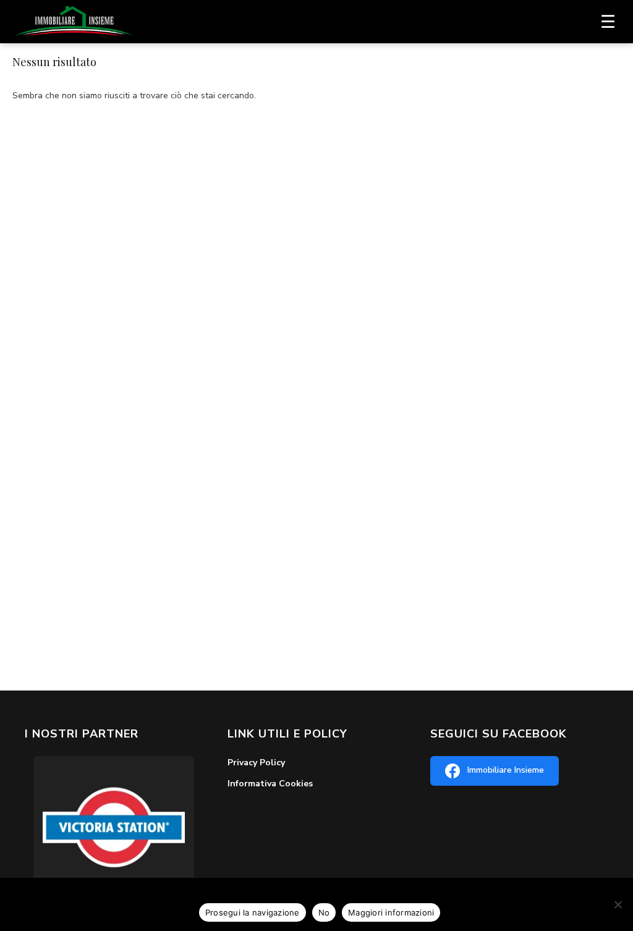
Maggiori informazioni (391, 912)
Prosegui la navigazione (252, 912)
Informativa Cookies (270, 783)
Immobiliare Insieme (505, 770)
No (324, 912)
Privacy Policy (256, 762)
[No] (617, 904)
